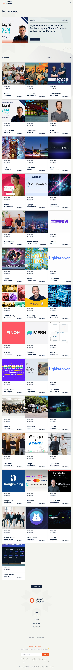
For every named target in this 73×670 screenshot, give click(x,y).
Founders (36, 619)
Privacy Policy (50, 667)
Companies (36, 616)
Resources (36, 623)
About (36, 612)
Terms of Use (41, 667)
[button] (65, 49)
